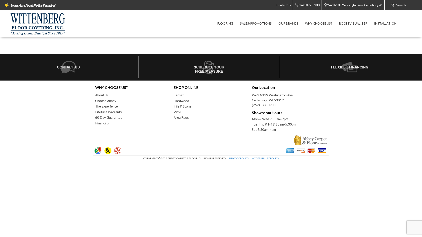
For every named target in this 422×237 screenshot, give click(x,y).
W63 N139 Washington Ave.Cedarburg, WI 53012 (272, 97)
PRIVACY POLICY (239, 158)
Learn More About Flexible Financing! (33, 5)
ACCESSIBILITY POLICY (265, 158)
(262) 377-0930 (264, 105)
